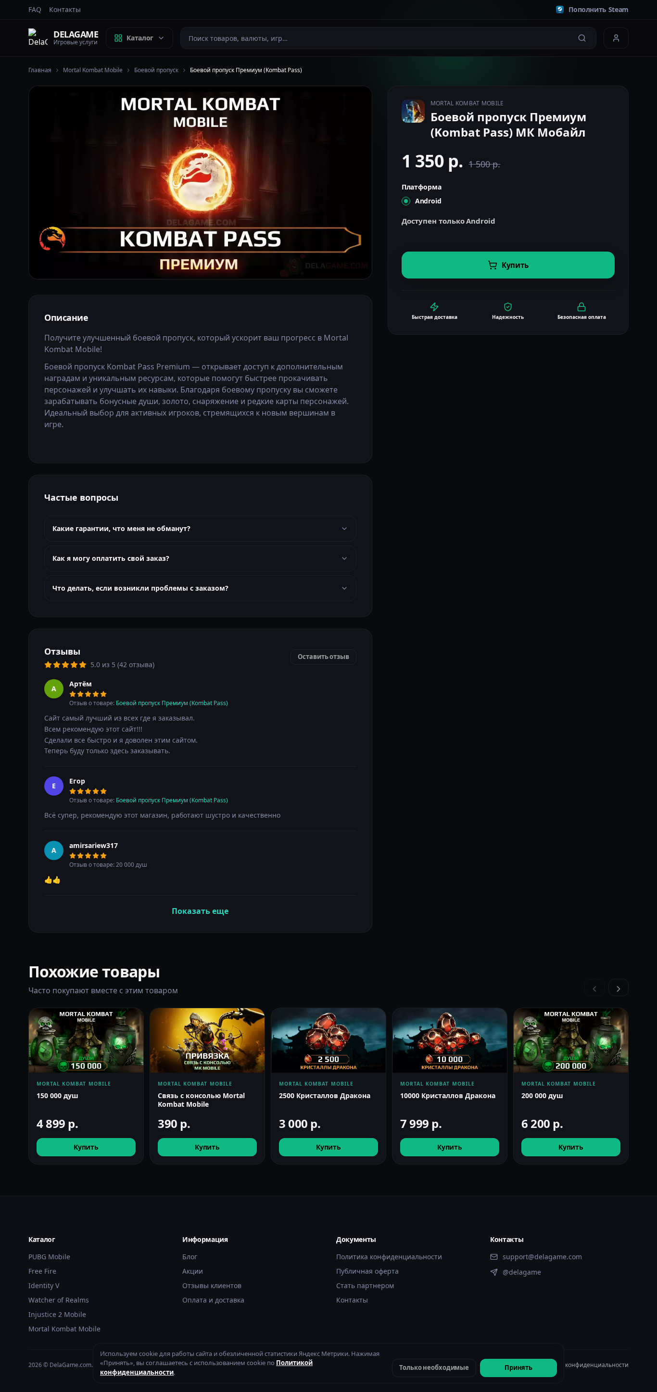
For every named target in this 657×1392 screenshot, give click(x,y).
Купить (86, 1147)
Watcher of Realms (58, 1299)
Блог (189, 1256)
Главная (39, 70)
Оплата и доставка (213, 1299)
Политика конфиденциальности (389, 1256)
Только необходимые (434, 1367)
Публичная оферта (367, 1271)
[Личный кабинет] (616, 38)
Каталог (139, 37)
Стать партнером (365, 1285)
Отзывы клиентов (211, 1285)
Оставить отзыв (323, 656)
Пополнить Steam (599, 9)
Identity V (43, 1285)
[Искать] (582, 38)
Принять (518, 1367)
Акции (192, 1271)
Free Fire (42, 1271)
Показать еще (200, 910)
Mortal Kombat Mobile (93, 70)
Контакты (65, 9)
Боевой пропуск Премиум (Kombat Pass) (172, 703)
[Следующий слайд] (618, 987)
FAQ (34, 9)
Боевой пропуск (156, 70)
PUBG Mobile (49, 1256)
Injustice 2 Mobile (57, 1314)
